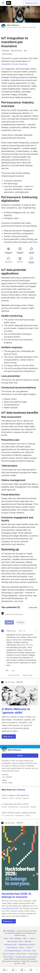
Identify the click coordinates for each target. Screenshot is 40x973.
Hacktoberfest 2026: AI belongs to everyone (16, 895)
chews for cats (27, 645)
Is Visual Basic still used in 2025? (18, 805)
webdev (6, 50)
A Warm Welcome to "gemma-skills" (16, 710)
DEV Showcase (12, 947)
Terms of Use (33, 954)
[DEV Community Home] (8, 3)
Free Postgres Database (12, 951)
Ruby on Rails (21, 961)
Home (6, 938)
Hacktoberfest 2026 (10, 908)
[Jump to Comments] (14, 970)
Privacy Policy (21, 954)
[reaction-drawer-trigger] (5, 970)
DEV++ (25, 938)
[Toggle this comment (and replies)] (2, 634)
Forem (11, 957)
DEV (11, 959)
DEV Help (28, 941)
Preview (20, 622)
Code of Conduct (14, 675)
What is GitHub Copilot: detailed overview (18, 814)
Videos (32, 938)
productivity (16, 50)
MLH (34, 951)
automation (7, 54)
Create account (31, 3)
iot (25, 50)
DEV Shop (26, 951)
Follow (20, 755)
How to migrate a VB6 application (15, 796)
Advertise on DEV (10, 944)
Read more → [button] (8, 736)
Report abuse (27, 675)
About (22, 947)
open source (22, 957)
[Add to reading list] (23, 970)
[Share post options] (36, 970)
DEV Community (8, 931)
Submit (9, 622)
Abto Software (13, 25)
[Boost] (31, 970)
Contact (29, 947)
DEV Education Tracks (15, 941)
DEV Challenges (15, 938)
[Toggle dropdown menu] (36, 630)
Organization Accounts (26, 944)
